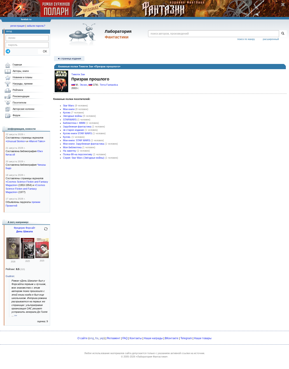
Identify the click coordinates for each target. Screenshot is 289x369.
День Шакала (24, 231)
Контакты (136, 338)
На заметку (69, 150)
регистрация (17, 25)
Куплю (66, 112)
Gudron (10, 276)
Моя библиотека (72, 147)
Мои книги (69, 109)
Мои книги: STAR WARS (76, 140)
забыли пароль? (36, 25)
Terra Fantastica (109, 84)
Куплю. (67, 137)
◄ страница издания (69, 58)
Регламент (113, 338)
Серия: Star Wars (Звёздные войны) (83, 157)
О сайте (82, 338)
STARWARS (70, 119)
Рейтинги (18, 90)
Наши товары (203, 338)
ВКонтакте (171, 338)
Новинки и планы (22, 77)
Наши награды (153, 338)
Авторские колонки (23, 109)
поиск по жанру (246, 39)
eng (91, 338)
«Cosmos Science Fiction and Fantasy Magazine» (25, 188)
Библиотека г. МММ (74, 123)
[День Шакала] (13, 258)
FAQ (125, 338)
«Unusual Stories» (16, 141)
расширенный (271, 39)
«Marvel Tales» (36, 141)
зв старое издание (73, 130)
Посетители (19, 102)
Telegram (186, 338)
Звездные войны (72, 116)
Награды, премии (23, 83)
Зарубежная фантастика (77, 126)
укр (102, 338)
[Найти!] (283, 33)
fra (96, 338)
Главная (17, 64)
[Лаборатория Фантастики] (83, 34)
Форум (16, 115)
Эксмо (83, 84)
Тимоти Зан (78, 74)
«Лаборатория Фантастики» (152, 356)
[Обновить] (46, 230)
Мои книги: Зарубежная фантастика (83, 143)
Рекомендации (21, 96)
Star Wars (68, 105)
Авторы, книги (21, 71)
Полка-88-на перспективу (77, 154)
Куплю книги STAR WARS (77, 133)
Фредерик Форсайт (24, 227)
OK (43, 51)
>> (15, 315)
